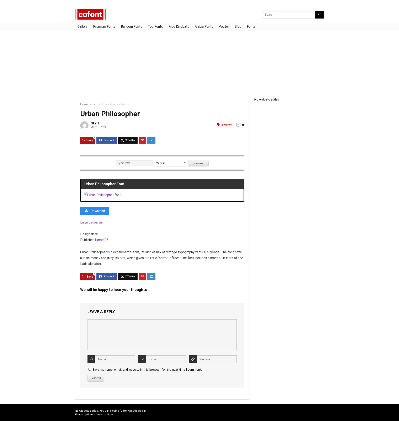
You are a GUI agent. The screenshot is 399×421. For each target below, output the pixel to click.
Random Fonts (131, 27)
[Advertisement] (199, 62)
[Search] (319, 15)
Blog (238, 27)
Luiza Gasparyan (91, 222)
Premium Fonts (104, 27)
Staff (95, 123)
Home (84, 104)
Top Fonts (155, 27)
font (95, 104)
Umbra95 (101, 240)
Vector (224, 27)
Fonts (251, 27)
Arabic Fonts (204, 27)
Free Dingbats (179, 27)
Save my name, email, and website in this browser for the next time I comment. (147, 369)
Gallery (82, 27)
